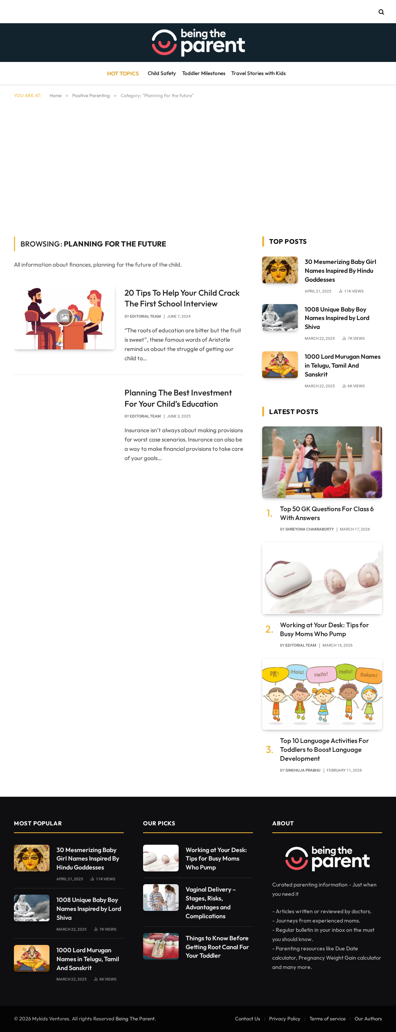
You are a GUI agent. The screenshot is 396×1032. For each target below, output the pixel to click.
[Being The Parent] (198, 42)
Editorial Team (145, 316)
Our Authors (368, 1018)
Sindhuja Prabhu (303, 770)
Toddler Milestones (203, 73)
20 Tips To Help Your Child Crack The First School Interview (182, 298)
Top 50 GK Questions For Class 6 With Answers (327, 513)
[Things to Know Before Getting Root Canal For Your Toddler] (161, 946)
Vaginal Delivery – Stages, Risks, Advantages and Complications (211, 902)
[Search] (380, 12)
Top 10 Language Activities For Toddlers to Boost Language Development (324, 749)
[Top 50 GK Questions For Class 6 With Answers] (322, 462)
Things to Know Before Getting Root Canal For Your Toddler (217, 947)
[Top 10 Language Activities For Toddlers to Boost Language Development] (322, 694)
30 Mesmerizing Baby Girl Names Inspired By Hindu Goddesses (340, 270)
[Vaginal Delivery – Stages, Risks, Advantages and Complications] (161, 897)
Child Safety (162, 73)
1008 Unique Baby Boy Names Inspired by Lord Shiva (337, 318)
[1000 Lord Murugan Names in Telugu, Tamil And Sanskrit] (280, 364)
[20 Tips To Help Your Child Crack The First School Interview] (64, 317)
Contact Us (247, 1018)
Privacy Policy (284, 1018)
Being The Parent (135, 1018)
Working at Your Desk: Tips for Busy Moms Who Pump (324, 629)
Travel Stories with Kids (258, 73)
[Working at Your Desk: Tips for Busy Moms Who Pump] (322, 578)
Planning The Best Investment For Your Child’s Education (178, 398)
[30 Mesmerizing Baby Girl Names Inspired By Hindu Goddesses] (280, 270)
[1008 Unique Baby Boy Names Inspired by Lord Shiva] (280, 317)
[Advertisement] (198, 166)
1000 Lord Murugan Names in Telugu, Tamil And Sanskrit (343, 365)
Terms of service (327, 1018)
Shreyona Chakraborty (309, 529)
